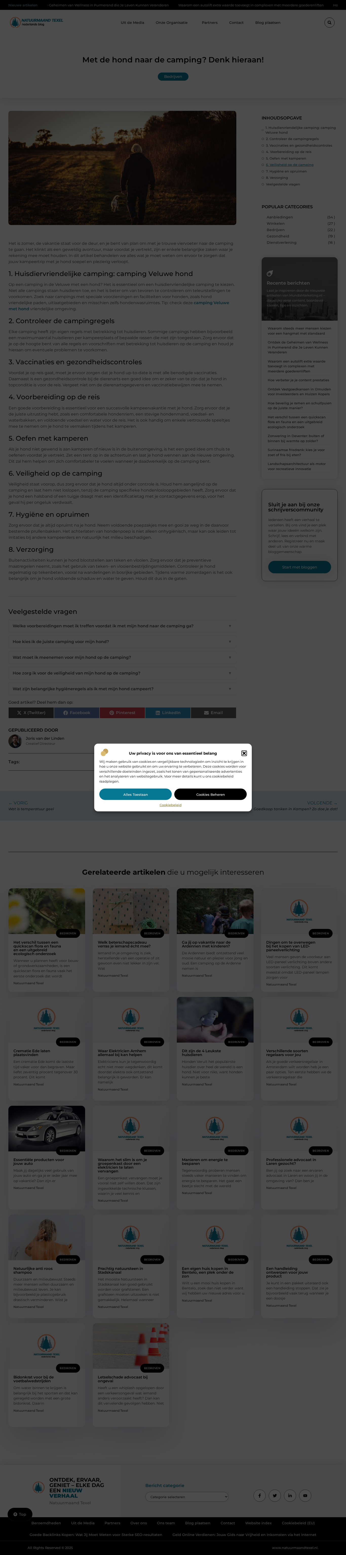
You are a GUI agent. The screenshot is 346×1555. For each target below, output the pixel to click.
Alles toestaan (135, 794)
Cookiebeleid (171, 805)
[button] (244, 753)
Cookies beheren (210, 794)
